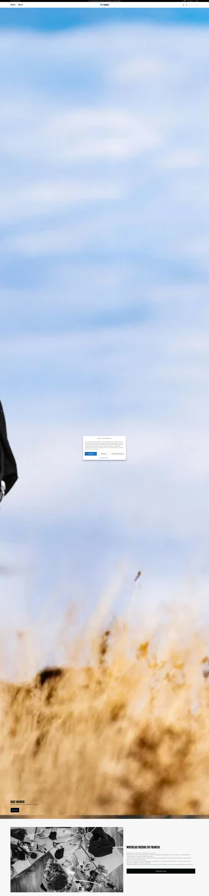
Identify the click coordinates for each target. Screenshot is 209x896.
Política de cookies (103, 457)
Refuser (103, 454)
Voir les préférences (117, 454)
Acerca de (20, 5)
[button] (2, 411)
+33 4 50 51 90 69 (15, 1)
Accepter (90, 454)
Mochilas (12, 5)
